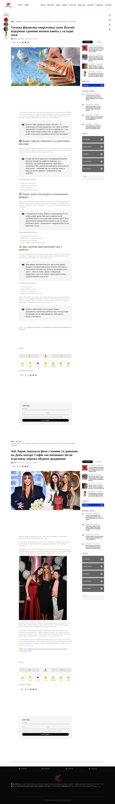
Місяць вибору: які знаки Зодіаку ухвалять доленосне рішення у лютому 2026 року (96, 67)
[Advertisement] (45, 100)
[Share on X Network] (20, 42)
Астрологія (19, 21)
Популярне (88, 42)
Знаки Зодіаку (23, 370)
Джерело (21, 348)
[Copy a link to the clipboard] (28, 42)
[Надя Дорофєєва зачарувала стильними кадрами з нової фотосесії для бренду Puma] (84, 74)
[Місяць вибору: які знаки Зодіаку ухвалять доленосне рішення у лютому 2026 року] (84, 66)
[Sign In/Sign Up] (110, 15)
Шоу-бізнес (91, 72)
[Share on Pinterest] (22, 42)
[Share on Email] (25, 42)
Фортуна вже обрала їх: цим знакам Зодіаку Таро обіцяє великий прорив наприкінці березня (95, 59)
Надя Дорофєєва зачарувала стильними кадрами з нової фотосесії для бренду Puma (96, 75)
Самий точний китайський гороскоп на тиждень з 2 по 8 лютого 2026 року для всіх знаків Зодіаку (96, 50)
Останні (98, 42)
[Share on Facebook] (17, 42)
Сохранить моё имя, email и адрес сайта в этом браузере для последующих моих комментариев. (43, 416)
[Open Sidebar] (110, 20)
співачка (29, 685)
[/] (93, 85)
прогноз (31, 370)
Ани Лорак (22, 685)
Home (12, 21)
